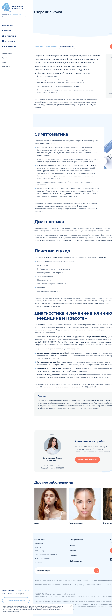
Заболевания (76, 561)
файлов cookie (55, 609)
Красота (6, 31)
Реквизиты (67, 584)
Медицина (8, 25)
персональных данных (10, 611)
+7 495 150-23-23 (8, 590)
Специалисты (7, 53)
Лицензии (38, 543)
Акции (5, 62)
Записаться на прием (16, 600)
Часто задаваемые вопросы (45, 555)
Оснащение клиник (42, 558)
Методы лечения (67, 47)
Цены (4, 58)
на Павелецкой (16, 15)
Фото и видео (40, 551)
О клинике (39, 540)
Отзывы (37, 547)
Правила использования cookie (47, 584)
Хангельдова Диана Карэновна (52, 459)
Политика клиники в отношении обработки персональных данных (61, 580)
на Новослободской (18, 17)
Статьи (73, 556)
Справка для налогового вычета (88, 584)
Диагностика (9, 36)
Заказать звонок (24, 590)
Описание (39, 47)
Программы (8, 41)
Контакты (6, 66)
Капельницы (9, 46)
